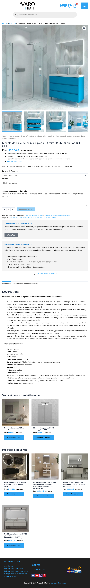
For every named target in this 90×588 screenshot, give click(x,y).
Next (87, 121)
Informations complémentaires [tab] (26, 284)
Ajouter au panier (26, 209)
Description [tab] (6, 284)
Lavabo (5, 179)
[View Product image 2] (34, 121)
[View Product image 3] (56, 121)
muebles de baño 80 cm (48, 218)
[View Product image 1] (12, 121)
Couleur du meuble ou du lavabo (14, 191)
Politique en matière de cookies (15, 574)
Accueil (4, 23)
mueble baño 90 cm (32, 218)
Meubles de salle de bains (18, 136)
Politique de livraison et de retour (16, 571)
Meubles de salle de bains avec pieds (41, 136)
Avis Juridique (9, 566)
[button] (84, 28)
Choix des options (14, 437)
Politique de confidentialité (13, 569)
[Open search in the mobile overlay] (45, 15)
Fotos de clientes (38, 570)
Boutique (12, 23)
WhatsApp (11, 235)
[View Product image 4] (78, 121)
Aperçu (15, 424)
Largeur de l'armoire (10, 171)
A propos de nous (10, 576)
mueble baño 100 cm (17, 218)
